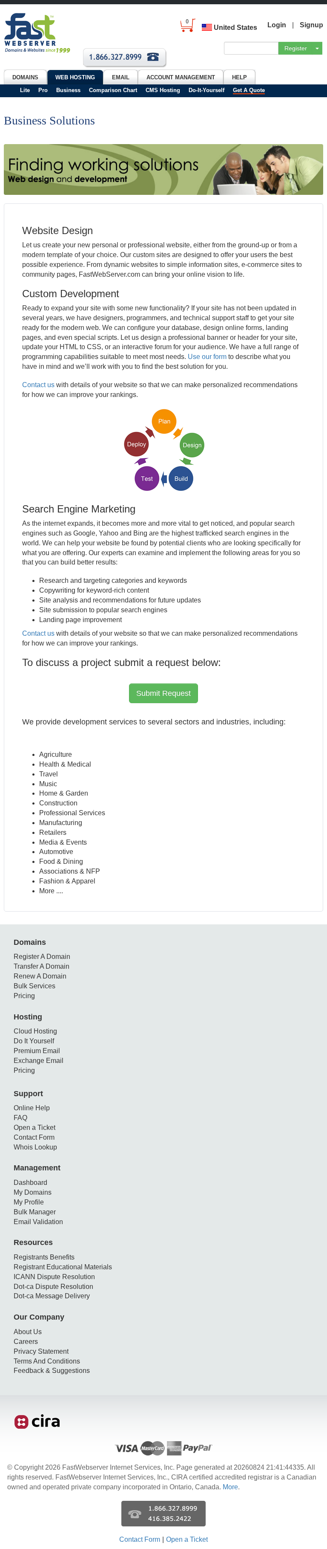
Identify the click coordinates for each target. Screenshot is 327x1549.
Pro (43, 90)
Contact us (38, 384)
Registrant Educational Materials (63, 1267)
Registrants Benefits (44, 1257)
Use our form (207, 356)
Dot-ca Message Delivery (52, 1296)
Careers (26, 1341)
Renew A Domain (40, 976)
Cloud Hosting (35, 1031)
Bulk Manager (35, 1212)
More (230, 1487)
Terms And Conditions (47, 1361)
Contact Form (34, 1137)
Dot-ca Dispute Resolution (53, 1286)
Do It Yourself (34, 1041)
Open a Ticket (34, 1127)
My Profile (29, 1202)
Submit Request (163, 693)
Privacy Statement (41, 1351)
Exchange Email (38, 1060)
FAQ (20, 1117)
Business (68, 90)
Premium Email (37, 1050)
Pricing (24, 995)
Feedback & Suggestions (52, 1370)
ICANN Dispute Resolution (54, 1276)
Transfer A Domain (41, 966)
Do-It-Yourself (206, 90)
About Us (28, 1331)
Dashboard (30, 1182)
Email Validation (38, 1221)
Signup (311, 25)
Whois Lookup (35, 1147)
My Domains (33, 1192)
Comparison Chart (113, 90)
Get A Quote (249, 90)
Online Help (32, 1108)
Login (276, 25)
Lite (25, 90)
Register (295, 48)
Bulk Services (34, 986)
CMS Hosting (163, 90)
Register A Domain (42, 956)
